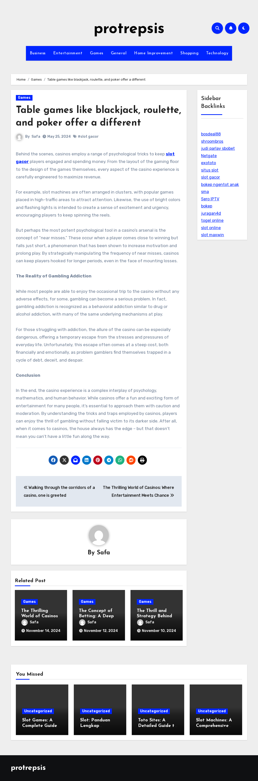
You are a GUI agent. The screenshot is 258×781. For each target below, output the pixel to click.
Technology (217, 53)
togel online (212, 220)
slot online (211, 227)
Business (38, 53)
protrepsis (129, 29)
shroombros (212, 141)
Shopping (189, 53)
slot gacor (210, 177)
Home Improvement (153, 53)
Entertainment (68, 53)
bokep (206, 206)
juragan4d (211, 213)
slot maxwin (212, 234)
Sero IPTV (210, 199)
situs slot (209, 170)
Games (96, 53)
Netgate (209, 155)
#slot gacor (88, 136)
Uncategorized (38, 711)
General (119, 53)
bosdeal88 (211, 134)
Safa (35, 136)
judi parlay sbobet (218, 148)
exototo (208, 162)
